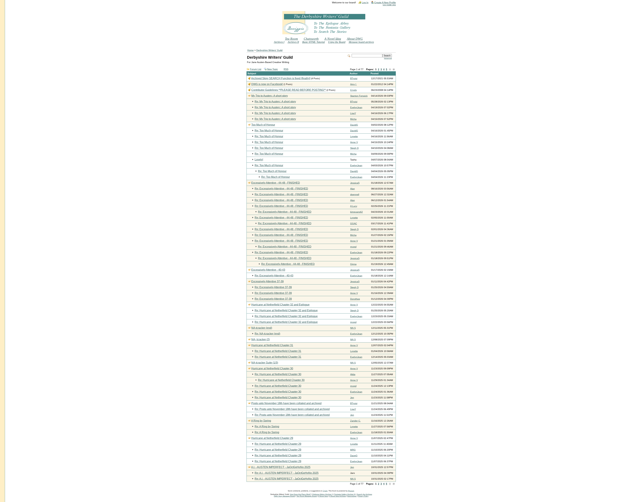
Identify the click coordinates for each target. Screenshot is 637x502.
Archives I (279, 42)
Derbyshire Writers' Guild (269, 50)
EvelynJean (356, 107)
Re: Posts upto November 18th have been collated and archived (292, 409)
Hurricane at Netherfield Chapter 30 (272, 368)
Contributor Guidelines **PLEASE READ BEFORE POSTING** (288, 90)
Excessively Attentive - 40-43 (268, 269)
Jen (352, 397)
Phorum (351, 491)
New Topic (272, 69)
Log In (365, 2)
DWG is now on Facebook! (267, 84)
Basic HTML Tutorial (313, 42)
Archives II (293, 42)
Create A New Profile (385, 2)
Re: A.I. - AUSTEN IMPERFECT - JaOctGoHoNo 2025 (286, 472)
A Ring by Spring (261, 420)
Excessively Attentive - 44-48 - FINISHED (275, 182)
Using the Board (336, 42)
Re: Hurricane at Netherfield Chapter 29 (278, 443)
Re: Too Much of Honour (269, 130)
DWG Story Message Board (284, 496)
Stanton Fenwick (359, 96)
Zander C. (355, 421)
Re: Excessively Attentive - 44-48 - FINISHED (281, 188)
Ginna (353, 264)
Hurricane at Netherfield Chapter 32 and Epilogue (280, 304)
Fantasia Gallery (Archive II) (344, 494)
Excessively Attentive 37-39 (267, 281)
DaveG (353, 455)
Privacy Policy (363, 496)
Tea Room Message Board (306, 496)
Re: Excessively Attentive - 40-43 (274, 275)
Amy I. (353, 84)
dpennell (354, 194)
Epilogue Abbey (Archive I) (323, 494)
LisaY (353, 113)
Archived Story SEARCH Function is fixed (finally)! (280, 78)
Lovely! (259, 159)
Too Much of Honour (263, 124)
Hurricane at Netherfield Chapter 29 (272, 438)
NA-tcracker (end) (261, 327)
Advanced (388, 58)
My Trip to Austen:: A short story (269, 95)
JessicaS (354, 183)
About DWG (355, 38)
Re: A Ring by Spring (267, 426)
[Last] (393, 69)
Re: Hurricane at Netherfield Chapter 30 (278, 374)
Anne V (354, 142)
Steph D (354, 148)
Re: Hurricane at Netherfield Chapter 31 (278, 351)
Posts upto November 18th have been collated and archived (286, 403)
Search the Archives (364, 494)
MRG (353, 450)
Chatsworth (311, 38)
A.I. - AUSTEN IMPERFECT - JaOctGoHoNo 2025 (280, 467)
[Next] (390, 69)
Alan (352, 189)
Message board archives (361, 42)
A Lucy (353, 206)
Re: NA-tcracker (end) (267, 333)
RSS (286, 69)
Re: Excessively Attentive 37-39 (273, 287)
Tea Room (291, 38)
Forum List (255, 69)
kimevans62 (356, 212)
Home (250, 50)
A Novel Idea (332, 38)
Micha (353, 119)
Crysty (353, 90)
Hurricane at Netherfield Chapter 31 (272, 345)
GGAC (353, 223)
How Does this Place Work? (300, 494)
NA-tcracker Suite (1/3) (264, 362)
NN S (353, 328)
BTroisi (353, 78)
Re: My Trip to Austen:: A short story (275, 101)
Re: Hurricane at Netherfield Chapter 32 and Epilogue (286, 310)
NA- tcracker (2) (260, 339)
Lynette (354, 136)
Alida (352, 374)
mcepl (353, 247)
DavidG (354, 125)
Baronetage (351, 496)
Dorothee (355, 299)
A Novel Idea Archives (337, 496)
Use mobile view (389, 5)
